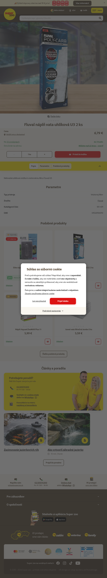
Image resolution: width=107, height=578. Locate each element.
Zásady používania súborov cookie (39, 293)
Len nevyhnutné (39, 301)
